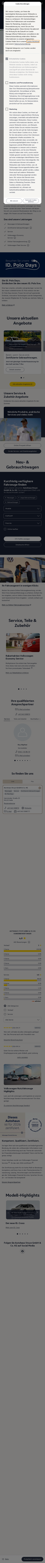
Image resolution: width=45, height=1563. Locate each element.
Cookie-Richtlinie (33, 41)
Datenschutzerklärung (22, 44)
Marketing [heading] (13, 109)
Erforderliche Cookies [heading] (17, 59)
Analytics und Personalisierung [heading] (21, 83)
